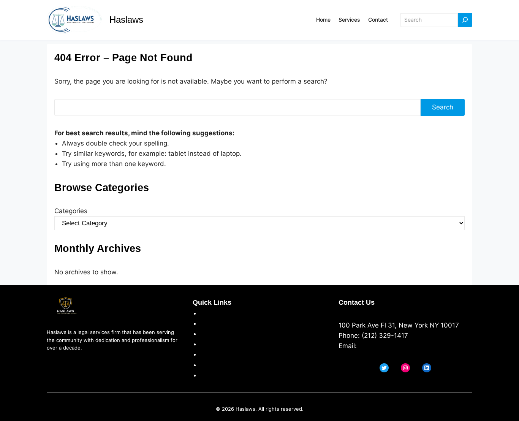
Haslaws (126, 19)
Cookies (212, 344)
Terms (209, 333)
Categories (70, 211)
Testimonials (219, 354)
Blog (207, 375)
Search (442, 107)
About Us (214, 313)
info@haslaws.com (387, 346)
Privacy (211, 323)
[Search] (465, 20)
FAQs (208, 365)
